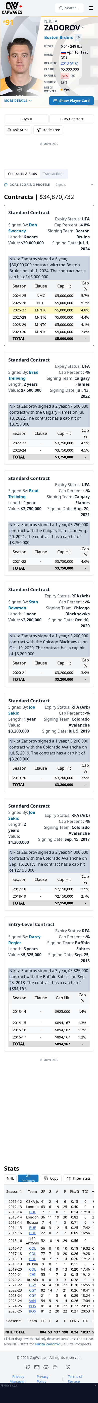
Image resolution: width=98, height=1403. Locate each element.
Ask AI (18, 129)
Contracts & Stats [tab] (22, 173)
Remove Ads (49, 144)
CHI (32, 1274)
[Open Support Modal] (55, 1367)
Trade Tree (51, 129)
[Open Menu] (91, 8)
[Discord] (45, 1367)
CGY (32, 1285)
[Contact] (36, 1367)
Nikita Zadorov (47, 1344)
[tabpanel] (49, 764)
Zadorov (62, 27)
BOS (32, 1306)
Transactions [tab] (53, 173)
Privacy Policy (42, 1379)
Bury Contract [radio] (71, 118)
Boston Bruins (58, 37)
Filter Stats (82, 1178)
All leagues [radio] (28, 1178)
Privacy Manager (18, 1379)
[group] (49, 118)
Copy (54, 1178)
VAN (32, 1300)
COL (32, 1232)
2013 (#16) (69, 63)
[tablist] (36, 174)
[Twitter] (27, 1367)
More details (15, 100)
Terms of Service (75, 1379)
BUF (32, 1212)
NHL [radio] (10, 1178)
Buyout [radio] (26, 118)
